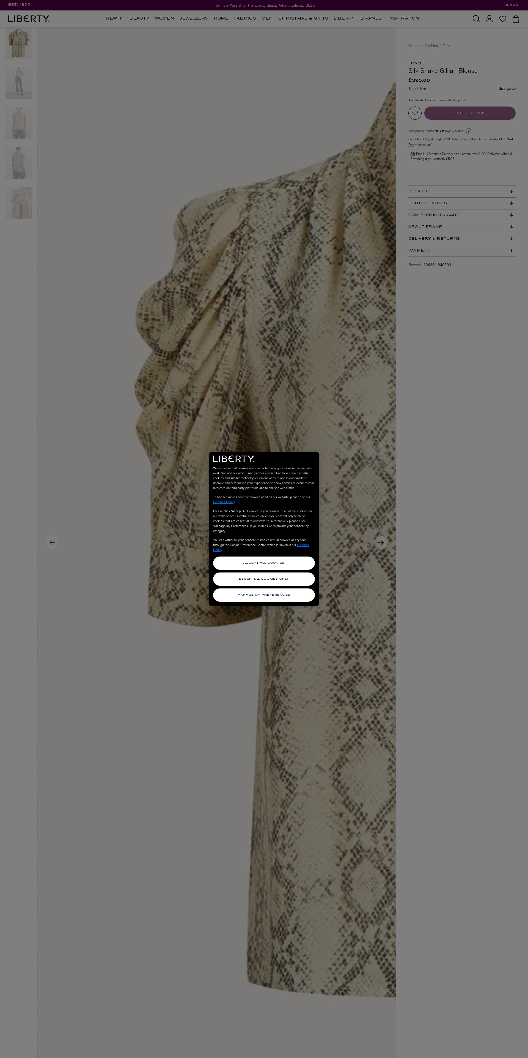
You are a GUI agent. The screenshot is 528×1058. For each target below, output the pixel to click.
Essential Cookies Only (264, 579)
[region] (264, 529)
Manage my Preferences (264, 595)
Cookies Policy (224, 502)
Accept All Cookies (264, 563)
